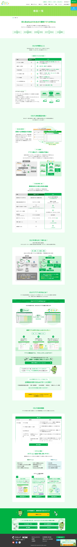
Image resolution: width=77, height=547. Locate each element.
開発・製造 (43, 0)
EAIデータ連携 (23, 467)
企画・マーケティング (58, 0)
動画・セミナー (51, 4)
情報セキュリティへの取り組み (48, 539)
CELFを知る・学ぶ (28, 524)
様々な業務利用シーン (49, 524)
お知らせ (44, 1)
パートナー (60, 4)
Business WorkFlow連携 (38, 467)
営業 (21, 0)
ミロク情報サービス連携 (24, 464)
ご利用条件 (33, 540)
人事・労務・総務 (28, 0)
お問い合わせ (74, 1)
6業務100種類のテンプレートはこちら (38, 362)
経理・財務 (15, 0)
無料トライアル (73, 5)
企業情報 (33, 539)
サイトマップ (45, 540)
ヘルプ (54, 1)
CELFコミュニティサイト (36, 537)
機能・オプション (34, 4)
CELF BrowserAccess (52, 464)
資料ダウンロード (74, 8)
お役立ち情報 (66, 4)
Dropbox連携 (35, 466)
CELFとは (27, 4)
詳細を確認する (23, 496)
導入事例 (45, 4)
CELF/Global (66, 1)
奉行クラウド (19, 463)
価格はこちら (38, 514)
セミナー (49, 527)
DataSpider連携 (39, 0)
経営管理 (50, 0)
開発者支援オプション (37, 464)
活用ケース (40, 4)
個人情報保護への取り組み (47, 537)
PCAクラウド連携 (20, 466)
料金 (56, 4)
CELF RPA (50, 463)
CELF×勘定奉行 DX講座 (53, 467)
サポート (49, 1)
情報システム (36, 0)
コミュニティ (60, 1)
